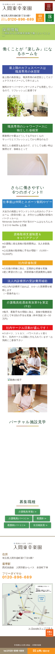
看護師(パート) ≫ (16, 525)
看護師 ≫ (41, 518)
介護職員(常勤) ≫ (27, 511)
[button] (49, 7)
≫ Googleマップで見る (40, 628)
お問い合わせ (40, 19)
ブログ (49, 20)
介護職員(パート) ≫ (19, 518)
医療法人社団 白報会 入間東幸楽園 (28, 645)
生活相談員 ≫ (40, 525)
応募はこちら (49, 633)
